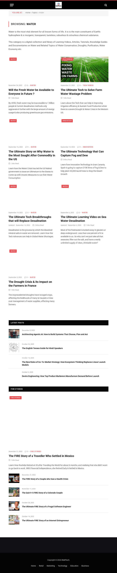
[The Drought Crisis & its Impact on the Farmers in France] (32, 261)
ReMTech (65, 560)
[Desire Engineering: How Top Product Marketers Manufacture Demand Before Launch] (14, 375)
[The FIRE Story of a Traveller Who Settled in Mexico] (58, 421)
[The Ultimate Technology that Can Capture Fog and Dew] (84, 131)
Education (74, 566)
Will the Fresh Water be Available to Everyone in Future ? (31, 91)
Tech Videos (67, 59)
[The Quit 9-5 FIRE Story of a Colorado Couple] (14, 492)
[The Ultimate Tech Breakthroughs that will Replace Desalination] (32, 196)
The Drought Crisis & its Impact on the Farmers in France (30, 283)
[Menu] (12, 5)
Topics (34, 13)
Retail (41, 566)
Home (27, 13)
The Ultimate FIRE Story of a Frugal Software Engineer (46, 506)
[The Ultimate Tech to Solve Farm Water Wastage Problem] (84, 69)
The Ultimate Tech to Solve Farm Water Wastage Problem (81, 91)
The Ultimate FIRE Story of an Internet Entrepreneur (45, 520)
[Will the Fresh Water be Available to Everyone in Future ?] (32, 69)
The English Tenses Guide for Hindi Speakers (42, 348)
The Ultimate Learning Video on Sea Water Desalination (83, 218)
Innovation (67, 120)
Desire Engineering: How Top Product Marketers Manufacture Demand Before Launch (60, 376)
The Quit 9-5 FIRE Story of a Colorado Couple (42, 493)
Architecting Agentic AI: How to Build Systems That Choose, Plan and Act (55, 334)
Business (85, 566)
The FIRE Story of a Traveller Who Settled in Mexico (41, 456)
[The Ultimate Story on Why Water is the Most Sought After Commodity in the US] (32, 131)
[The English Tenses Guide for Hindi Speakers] (14, 347)
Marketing (51, 566)
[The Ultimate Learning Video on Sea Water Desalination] (84, 196)
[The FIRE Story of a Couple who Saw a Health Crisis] (14, 478)
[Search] (105, 5)
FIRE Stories (15, 397)
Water (13, 59)
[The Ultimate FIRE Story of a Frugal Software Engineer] (14, 506)
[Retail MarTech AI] (58, 5)
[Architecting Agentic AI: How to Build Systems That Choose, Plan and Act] (14, 333)
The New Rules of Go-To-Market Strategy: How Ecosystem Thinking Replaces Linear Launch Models (63, 363)
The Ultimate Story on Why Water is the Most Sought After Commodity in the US (32, 155)
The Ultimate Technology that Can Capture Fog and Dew (82, 153)
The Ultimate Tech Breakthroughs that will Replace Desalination (30, 218)
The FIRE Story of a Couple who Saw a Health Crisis (45, 479)
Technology (62, 566)
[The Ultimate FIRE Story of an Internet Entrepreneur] (14, 519)
